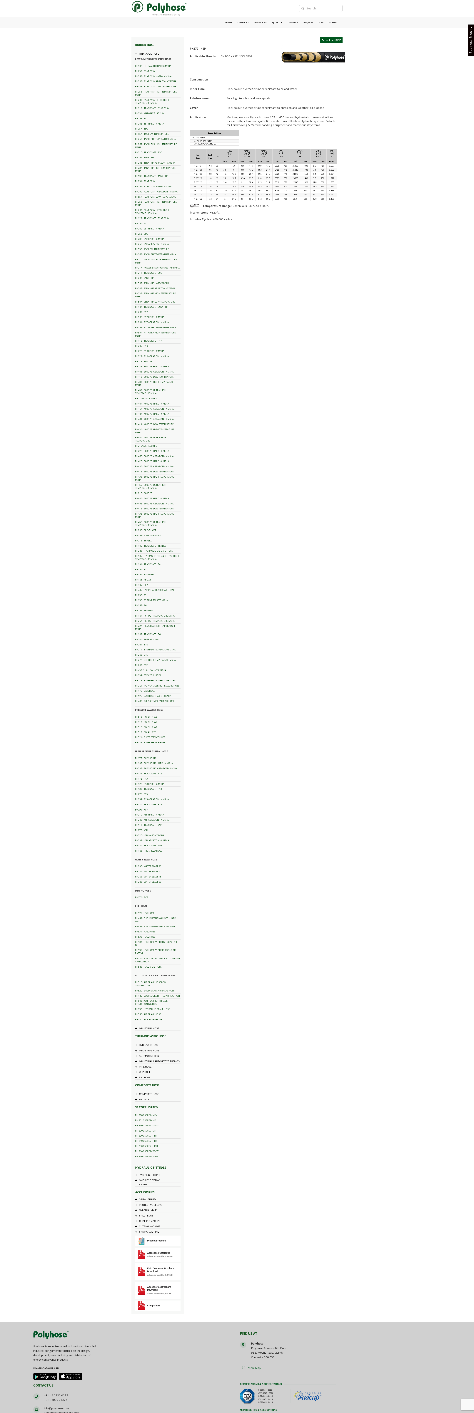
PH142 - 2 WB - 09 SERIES (148, 535)
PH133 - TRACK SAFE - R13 (148, 789)
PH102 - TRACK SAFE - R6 (148, 634)
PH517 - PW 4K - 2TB (145, 732)
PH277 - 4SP (141, 809)
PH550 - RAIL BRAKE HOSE (148, 1019)
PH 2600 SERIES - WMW (146, 1151)
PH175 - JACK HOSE (145, 690)
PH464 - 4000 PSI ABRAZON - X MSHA (154, 408)
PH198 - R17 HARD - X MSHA (149, 317)
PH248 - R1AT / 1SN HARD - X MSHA (153, 76)
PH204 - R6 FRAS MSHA (147, 639)
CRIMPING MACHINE (150, 1221)
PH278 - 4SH (141, 830)
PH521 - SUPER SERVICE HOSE (150, 737)
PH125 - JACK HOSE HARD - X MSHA (153, 696)
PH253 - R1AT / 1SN (145, 71)
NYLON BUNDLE (148, 1210)
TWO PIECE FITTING (149, 1175)
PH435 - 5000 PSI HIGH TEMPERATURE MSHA (154, 478)
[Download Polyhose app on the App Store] (71, 1376)
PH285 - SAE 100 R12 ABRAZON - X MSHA (156, 768)
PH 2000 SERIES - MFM (146, 1115)
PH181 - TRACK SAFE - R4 (148, 564)
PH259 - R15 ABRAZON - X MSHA (152, 799)
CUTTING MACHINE (149, 1226)
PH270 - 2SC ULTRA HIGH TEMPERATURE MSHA (156, 261)
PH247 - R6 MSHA (144, 610)
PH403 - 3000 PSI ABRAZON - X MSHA (154, 371)
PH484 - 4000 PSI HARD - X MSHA (152, 413)
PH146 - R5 (140, 569)
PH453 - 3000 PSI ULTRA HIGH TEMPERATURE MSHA (150, 392)
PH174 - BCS (141, 897)
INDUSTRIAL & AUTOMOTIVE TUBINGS (159, 1061)
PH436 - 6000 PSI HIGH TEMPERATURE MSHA (154, 515)
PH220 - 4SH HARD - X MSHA (149, 835)
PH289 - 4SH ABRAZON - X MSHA (152, 840)
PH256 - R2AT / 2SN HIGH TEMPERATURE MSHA (156, 203)
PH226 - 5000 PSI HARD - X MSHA (152, 451)
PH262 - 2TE (141, 654)
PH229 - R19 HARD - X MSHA (149, 351)
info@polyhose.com (56, 1408)
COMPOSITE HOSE (149, 1094)
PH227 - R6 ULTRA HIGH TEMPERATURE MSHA (155, 627)
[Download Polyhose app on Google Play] (45, 1376)
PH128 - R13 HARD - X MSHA (149, 784)
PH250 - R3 (140, 595)
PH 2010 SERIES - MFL (146, 1120)
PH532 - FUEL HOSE (145, 936)
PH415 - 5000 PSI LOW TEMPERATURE (154, 471)
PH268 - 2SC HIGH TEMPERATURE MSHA (155, 254)
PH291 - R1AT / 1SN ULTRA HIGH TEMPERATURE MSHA (152, 101)
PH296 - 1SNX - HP (144, 157)
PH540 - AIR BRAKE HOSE (148, 1014)
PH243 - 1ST (141, 118)
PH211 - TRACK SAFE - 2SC (148, 272)
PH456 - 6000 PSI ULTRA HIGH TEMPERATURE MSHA (150, 524)
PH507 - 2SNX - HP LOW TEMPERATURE (155, 301)
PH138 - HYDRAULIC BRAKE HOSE (152, 1009)
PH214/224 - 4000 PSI (146, 398)
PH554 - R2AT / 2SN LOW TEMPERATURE (155, 196)
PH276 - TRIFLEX (143, 540)
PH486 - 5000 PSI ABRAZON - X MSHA (154, 466)
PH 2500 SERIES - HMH (146, 1146)
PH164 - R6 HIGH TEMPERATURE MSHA (155, 615)
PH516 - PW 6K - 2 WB (146, 727)
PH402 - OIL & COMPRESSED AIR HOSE (154, 701)
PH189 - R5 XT (142, 584)
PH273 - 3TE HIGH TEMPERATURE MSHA (155, 680)
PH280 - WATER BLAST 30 (148, 866)
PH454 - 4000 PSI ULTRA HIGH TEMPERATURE (150, 439)
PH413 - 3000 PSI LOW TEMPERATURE (154, 376)
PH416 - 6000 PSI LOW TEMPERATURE (154, 508)
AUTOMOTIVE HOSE (149, 1056)
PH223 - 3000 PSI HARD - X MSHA (152, 366)
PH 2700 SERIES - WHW (146, 1156)
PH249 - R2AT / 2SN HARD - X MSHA (153, 186)
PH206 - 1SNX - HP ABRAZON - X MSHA (155, 162)
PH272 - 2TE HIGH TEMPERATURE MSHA (155, 660)
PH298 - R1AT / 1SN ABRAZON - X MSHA (155, 81)
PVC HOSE (145, 1077)
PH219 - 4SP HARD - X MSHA (149, 814)
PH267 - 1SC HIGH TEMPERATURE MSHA (155, 139)
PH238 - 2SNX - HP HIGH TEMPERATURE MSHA (155, 295)
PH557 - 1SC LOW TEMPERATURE (152, 133)
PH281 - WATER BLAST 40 (148, 871)
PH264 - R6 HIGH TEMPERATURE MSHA (155, 620)
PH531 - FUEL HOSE (145, 931)
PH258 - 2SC (141, 233)
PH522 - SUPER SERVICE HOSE (150, 742)
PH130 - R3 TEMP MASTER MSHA (151, 600)
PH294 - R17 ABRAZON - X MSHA (152, 322)
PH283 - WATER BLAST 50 (148, 881)
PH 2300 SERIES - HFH (146, 1135)
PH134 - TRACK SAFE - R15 (148, 804)
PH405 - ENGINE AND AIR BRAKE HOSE (154, 590)
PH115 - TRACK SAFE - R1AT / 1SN (152, 108)
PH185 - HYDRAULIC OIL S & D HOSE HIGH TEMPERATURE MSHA (157, 557)
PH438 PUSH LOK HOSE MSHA (150, 670)
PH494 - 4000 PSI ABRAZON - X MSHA (154, 419)
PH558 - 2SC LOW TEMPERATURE (152, 249)
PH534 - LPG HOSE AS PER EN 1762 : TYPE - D (157, 943)
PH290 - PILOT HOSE (145, 530)
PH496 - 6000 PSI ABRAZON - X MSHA (154, 503)
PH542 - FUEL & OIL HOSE (148, 966)
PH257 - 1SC (141, 128)
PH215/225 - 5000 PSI (146, 445)
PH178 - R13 (141, 778)
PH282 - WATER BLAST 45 (148, 876)
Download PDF (331, 40)
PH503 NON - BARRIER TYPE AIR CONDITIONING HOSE (151, 1002)
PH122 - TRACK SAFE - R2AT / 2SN (152, 218)
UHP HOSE (145, 1072)
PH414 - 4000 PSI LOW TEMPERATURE (154, 424)
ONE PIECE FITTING (149, 1180)
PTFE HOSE (145, 1066)
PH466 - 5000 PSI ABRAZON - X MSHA (154, 456)
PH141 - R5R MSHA (144, 574)
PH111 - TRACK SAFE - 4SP (148, 825)
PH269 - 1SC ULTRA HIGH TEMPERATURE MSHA (156, 146)
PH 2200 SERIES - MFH (146, 1130)
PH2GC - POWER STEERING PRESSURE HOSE (157, 685)
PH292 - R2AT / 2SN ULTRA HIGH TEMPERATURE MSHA (152, 212)
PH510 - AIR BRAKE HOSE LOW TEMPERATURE (150, 984)
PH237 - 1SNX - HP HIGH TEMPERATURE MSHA (155, 169)
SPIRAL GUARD (147, 1199)
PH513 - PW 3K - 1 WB (146, 716)
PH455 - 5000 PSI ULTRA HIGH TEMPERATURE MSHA (150, 486)
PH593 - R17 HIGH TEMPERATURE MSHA (155, 327)
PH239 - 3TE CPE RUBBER (148, 675)
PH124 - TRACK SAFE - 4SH (148, 845)
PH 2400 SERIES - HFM (146, 1140)
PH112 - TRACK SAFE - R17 (148, 340)
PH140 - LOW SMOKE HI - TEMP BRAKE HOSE (157, 995)
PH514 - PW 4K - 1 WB (146, 722)
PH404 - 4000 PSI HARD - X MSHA (152, 403)
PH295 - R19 (141, 346)
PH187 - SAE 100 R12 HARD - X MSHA (154, 763)
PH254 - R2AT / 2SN (145, 181)
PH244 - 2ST (141, 223)
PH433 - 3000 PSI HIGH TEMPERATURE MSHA (154, 383)
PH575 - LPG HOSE (144, 913)
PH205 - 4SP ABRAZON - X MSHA (152, 819)
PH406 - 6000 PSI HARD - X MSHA (152, 498)
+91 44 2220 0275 (56, 1395)
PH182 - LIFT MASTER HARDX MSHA (153, 66)
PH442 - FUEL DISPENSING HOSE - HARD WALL (155, 920)
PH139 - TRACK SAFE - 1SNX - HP (151, 176)
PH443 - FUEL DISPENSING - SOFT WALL (155, 926)
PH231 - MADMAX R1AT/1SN (149, 113)
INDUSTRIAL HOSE (149, 1028)
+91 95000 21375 (55, 1400)
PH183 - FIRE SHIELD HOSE (148, 850)
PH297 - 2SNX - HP (144, 278)
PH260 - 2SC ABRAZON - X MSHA (152, 244)
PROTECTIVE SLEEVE (150, 1205)
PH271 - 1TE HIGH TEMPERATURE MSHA (155, 649)
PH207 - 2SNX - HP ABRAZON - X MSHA (155, 288)
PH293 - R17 (141, 312)
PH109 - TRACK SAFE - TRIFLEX (150, 545)
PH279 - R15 (141, 794)
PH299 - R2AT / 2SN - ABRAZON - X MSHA (156, 191)
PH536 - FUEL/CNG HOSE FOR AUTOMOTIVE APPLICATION (157, 960)
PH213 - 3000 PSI (144, 361)
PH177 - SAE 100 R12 (145, 758)
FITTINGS (144, 1099)
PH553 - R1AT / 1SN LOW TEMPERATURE (155, 86)
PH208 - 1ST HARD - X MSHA (149, 123)
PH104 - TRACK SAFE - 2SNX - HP (151, 306)
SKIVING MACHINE (149, 1232)
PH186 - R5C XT (143, 579)
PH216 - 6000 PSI (144, 493)
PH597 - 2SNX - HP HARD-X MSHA (152, 283)
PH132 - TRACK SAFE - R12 (148, 773)
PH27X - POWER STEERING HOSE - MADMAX (157, 267)
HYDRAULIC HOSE (149, 54)
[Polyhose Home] (51, 1335)
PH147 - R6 (140, 605)
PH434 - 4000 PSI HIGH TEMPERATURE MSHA (154, 431)
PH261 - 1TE (141, 644)
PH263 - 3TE (141, 665)
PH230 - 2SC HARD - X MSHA (149, 239)
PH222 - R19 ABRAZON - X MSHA (152, 356)
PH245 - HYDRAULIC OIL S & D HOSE (154, 550)
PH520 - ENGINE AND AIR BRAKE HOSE (154, 990)
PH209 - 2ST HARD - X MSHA (149, 228)
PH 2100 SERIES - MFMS (146, 1125)
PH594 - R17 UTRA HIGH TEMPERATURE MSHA (155, 334)
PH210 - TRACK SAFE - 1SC (148, 152)
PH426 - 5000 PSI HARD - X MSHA (152, 461)
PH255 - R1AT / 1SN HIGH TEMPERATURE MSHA (156, 93)
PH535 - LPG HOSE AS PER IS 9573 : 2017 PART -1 (155, 952)
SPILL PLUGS (146, 1215)
